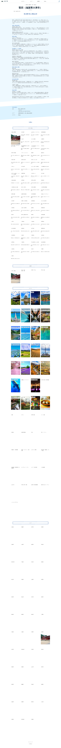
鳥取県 (12, 666)
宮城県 (12, 544)
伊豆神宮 (12, 207)
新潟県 (12, 596)
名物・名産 (23, 397)
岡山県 (42, 649)
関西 (27, 4)
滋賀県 (29, 4)
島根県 (22, 666)
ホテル (22, 414)
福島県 (32, 544)
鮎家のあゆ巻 (23, 159)
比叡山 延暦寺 (13, 132)
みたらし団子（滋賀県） (35, 166)
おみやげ (12, 484)
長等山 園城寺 (33, 187)
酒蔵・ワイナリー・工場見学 (25, 450)
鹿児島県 (22, 719)
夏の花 (22, 362)
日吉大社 (42, 145)
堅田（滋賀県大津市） (30, 7)
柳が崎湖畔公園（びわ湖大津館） (25, 146)
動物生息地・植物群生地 (35, 344)
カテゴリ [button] (22, 1)
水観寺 (12, 255)
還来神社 (42, 180)
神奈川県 (12, 561)
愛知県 (12, 614)
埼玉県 (32, 561)
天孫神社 (32, 235)
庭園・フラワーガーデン (15, 344)
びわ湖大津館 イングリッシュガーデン (35, 146)
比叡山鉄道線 (13, 180)
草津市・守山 (33, 269)
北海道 (12, 526)
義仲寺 (12, 214)
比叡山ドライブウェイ (44, 193)
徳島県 (12, 684)
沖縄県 (32, 719)
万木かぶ (12, 166)
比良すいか (43, 159)
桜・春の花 (13, 362)
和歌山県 (22, 649)
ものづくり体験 (33, 449)
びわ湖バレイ (33, 173)
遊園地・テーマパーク (25, 379)
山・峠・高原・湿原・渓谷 (15, 328)
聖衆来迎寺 (43, 207)
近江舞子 (12, 200)
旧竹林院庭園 (33, 193)
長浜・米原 (23, 269)
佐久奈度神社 (13, 228)
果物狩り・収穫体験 (14, 449)
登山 (32, 432)
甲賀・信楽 (43, 269)
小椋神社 (32, 221)
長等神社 (42, 235)
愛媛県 (22, 684)
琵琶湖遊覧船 (43, 132)
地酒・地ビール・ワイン (45, 484)
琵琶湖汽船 (23, 173)
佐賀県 (12, 701)
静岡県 (22, 614)
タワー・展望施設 (34, 379)
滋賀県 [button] (38, 1)
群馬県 (42, 561)
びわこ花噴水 (33, 138)
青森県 (22, 526)
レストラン (33, 397)
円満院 (42, 248)
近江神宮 (22, 132)
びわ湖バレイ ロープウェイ (35, 132)
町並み (19, 114)
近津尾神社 (13, 235)
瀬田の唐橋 (13, 193)
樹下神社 (32, 228)
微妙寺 (22, 248)
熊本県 (32, 701)
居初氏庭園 (43, 214)
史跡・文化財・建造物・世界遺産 (45, 293)
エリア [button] (31, 1)
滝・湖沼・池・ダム (44, 327)
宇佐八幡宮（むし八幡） (35, 242)
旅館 (12, 414)
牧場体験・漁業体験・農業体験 (15, 468)
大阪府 (22, 631)
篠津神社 (22, 228)
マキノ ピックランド (24, 152)
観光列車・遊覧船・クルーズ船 (45, 450)
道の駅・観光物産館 (34, 484)
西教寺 (32, 152)
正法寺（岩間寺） (24, 207)
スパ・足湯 (43, 414)
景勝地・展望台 (33, 327)
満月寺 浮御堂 (13, 152)
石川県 (32, 596)
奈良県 (12, 649)
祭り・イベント (43, 432)
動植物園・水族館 (14, 379)
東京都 (42, 544)
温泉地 (12, 432)
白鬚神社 (42, 138)
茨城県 (22, 579)
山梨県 (32, 579)
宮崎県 (12, 719)
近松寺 (32, 248)
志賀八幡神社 (43, 242)
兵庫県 (32, 631)
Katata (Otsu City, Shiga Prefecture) (24, 111)
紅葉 (32, 362)
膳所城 (32, 207)
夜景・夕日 (43, 344)
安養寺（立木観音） (24, 200)
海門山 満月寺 (33, 180)
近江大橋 (42, 173)
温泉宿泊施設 (23, 432)
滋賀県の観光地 (21, 113)
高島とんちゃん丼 (34, 159)
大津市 (12, 221)
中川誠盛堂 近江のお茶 (45, 166)
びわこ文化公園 (43, 200)
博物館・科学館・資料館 (35, 309)
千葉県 (22, 561)
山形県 (22, 544)
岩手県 (32, 526)
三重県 (42, 614)
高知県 (32, 684)
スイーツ (42, 397)
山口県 (32, 666)
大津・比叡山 (34, 4)
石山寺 (22, 138)
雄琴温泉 (22, 180)
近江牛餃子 (23, 166)
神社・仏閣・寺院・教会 (15, 292)
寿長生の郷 (13, 159)
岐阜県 (32, 614)
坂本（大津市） (23, 187)
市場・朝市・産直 (24, 484)
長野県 (42, 579)
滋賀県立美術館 (23, 193)
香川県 (42, 666)
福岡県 (42, 684)
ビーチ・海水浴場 (34, 467)
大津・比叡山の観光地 (28, 113)
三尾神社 (22, 242)
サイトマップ (30, 741)
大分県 (42, 701)
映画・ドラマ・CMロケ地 (45, 310)
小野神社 (22, 221)
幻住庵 (22, 235)
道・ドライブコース (24, 344)
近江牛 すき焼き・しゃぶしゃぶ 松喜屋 (15, 174)
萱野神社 (42, 221)
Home (45, 1)
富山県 (22, 596)
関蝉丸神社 (43, 228)
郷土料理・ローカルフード (15, 398)
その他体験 (43, 467)
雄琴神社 (12, 242)
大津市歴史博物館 (44, 187)
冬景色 (42, 362)
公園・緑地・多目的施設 (45, 379)
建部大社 (42, 152)
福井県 (42, 596)
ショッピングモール (14, 502)
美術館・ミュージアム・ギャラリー (25, 310)
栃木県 (12, 579)
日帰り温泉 (33, 414)
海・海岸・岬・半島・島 (25, 327)
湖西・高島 (23, 270)
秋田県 (42, 526)
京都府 (12, 631)
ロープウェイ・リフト (25, 467)
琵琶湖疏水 (33, 200)
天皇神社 (12, 248)
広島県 (32, 649)
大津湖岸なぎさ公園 (14, 187)
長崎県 (22, 701)
